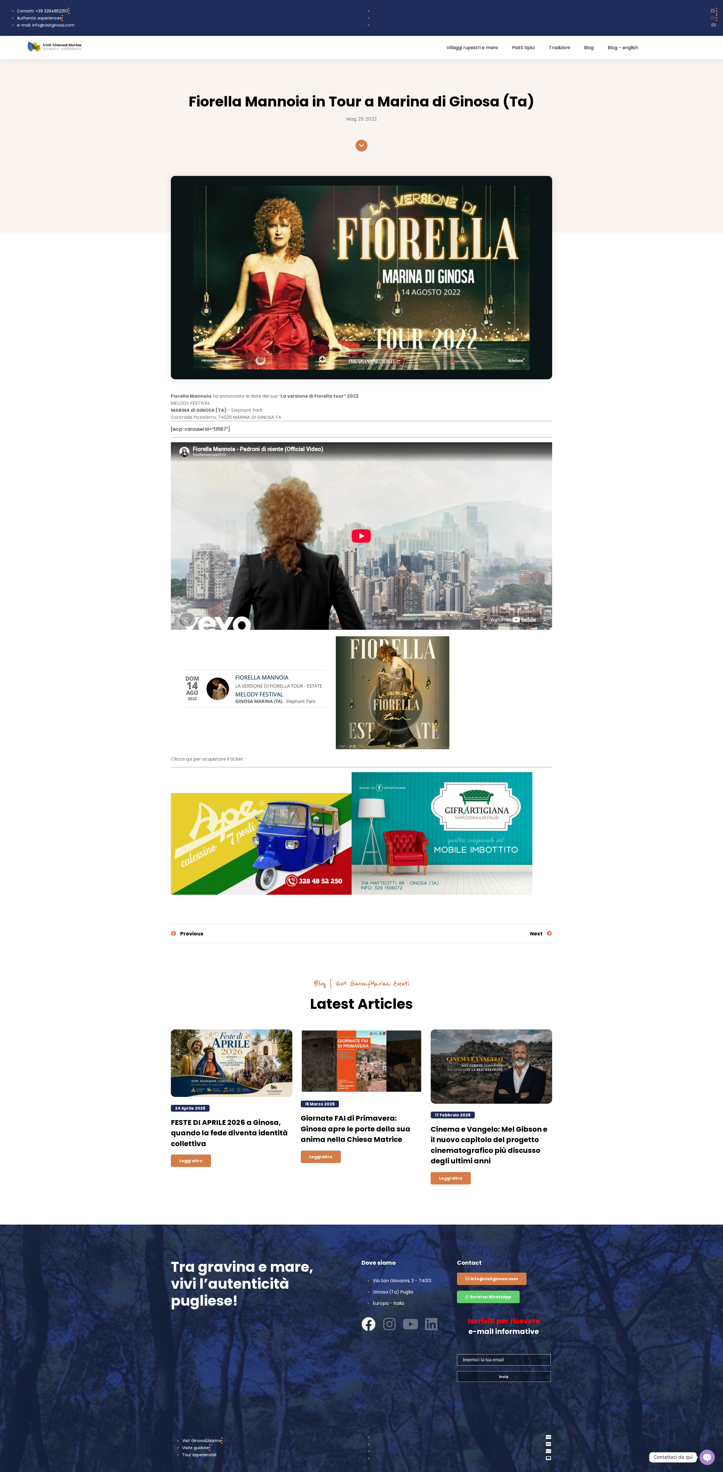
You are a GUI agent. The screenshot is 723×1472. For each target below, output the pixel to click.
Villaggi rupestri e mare (472, 48)
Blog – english (623, 48)
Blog (589, 48)
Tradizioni (559, 48)
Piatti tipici (523, 48)
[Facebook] (369, 1324)
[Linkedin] (431, 1324)
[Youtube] (410, 1324)
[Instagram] (389, 1324)
